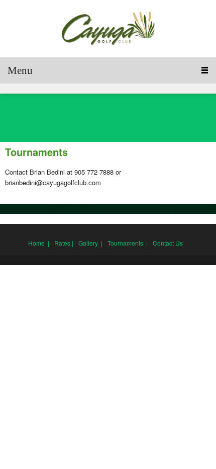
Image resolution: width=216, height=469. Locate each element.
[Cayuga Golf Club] (108, 28)
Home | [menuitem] (38, 243)
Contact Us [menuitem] (168, 243)
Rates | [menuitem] (63, 243)
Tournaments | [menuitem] (127, 243)
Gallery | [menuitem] (90, 243)
